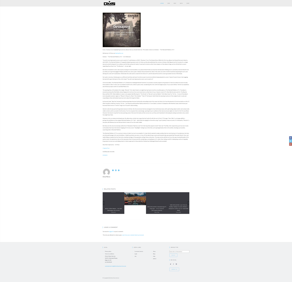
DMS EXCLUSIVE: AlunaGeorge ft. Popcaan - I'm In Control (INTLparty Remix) (157, 208)
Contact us (174, 269)
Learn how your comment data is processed (133, 235)
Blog (181, 3)
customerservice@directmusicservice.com (115, 266)
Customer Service (138, 251)
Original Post (106, 148)
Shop (188, 3)
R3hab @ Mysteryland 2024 (135, 201)
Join (168, 3)
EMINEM (105, 155)
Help (175, 3)
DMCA (154, 258)
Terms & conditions (109, 253)
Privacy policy (108, 251)
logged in (111, 231)
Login (162, 3)
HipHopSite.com (119, 53)
